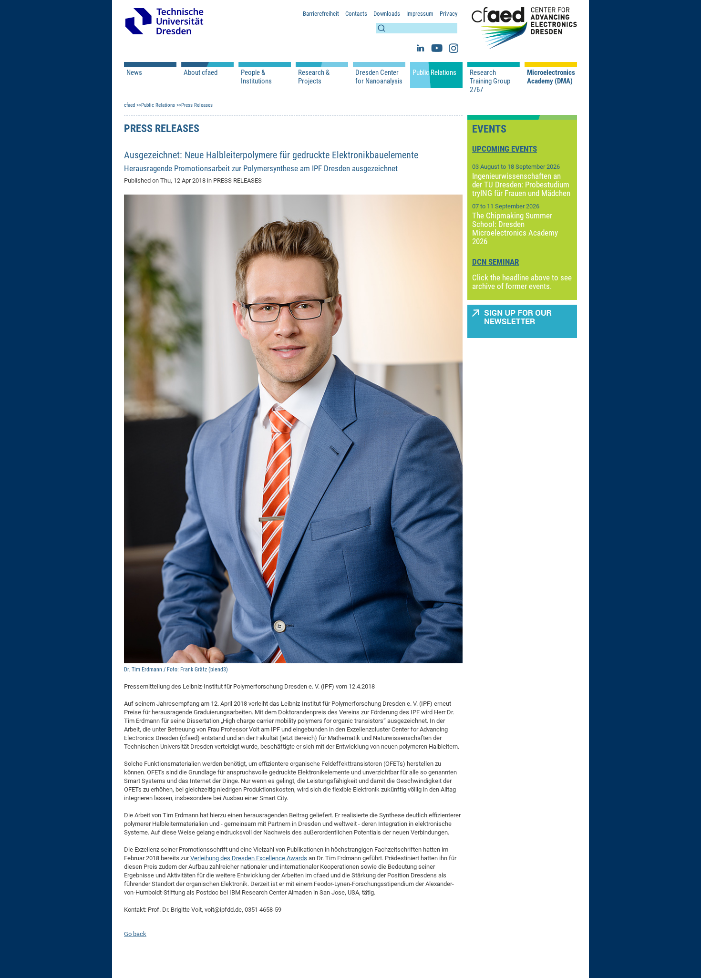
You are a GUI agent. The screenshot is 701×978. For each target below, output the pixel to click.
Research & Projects (314, 76)
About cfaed (200, 72)
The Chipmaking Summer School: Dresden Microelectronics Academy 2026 (515, 228)
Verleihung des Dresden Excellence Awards (248, 858)
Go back (135, 933)
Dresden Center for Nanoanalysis (378, 76)
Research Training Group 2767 (490, 81)
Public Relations (434, 72)
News (134, 72)
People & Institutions (256, 76)
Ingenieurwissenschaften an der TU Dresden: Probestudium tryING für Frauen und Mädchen (521, 184)
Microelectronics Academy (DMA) (551, 76)
